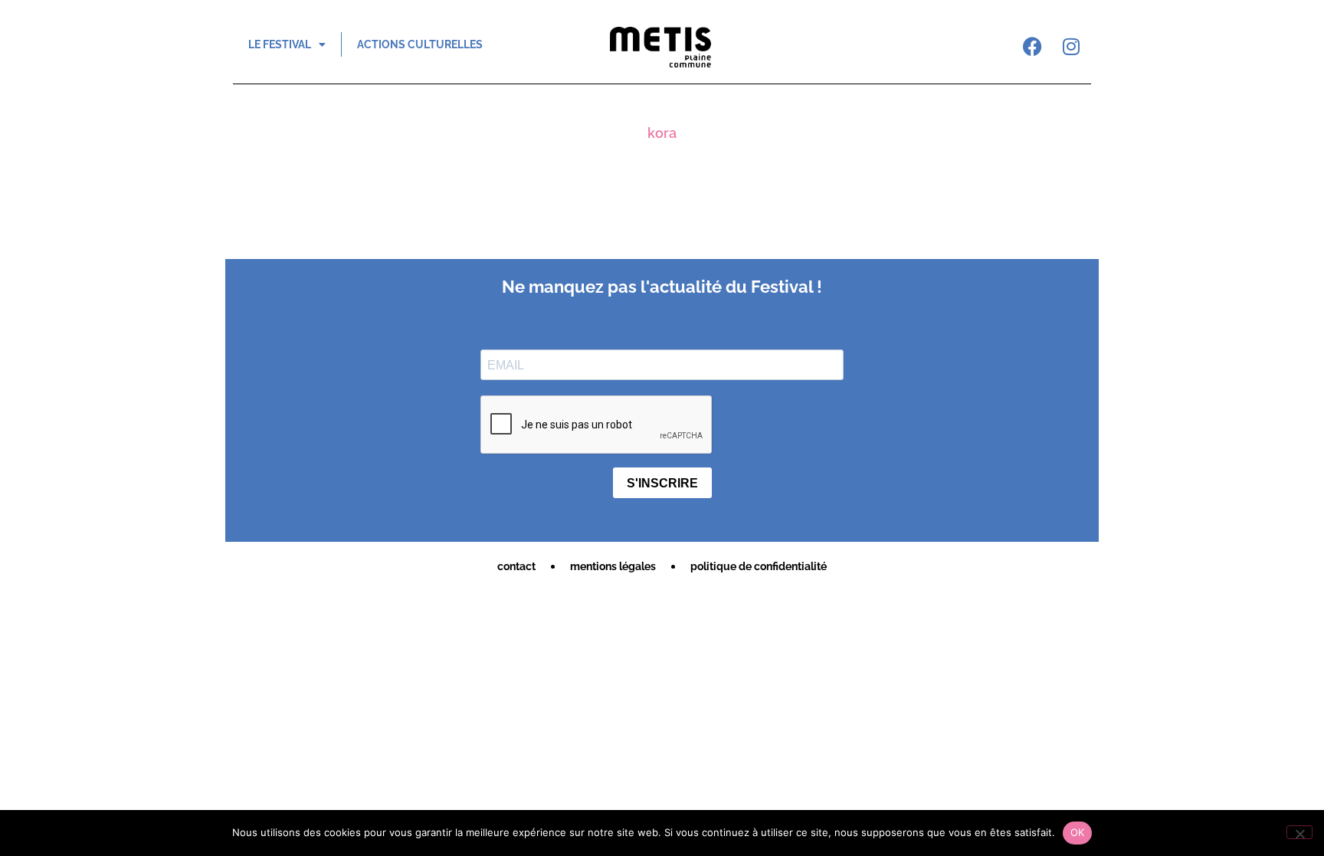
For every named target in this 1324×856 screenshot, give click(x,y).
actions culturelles (420, 44)
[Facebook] (1033, 46)
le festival (279, 44)
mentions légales (613, 566)
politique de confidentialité (758, 566)
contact (516, 566)
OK (1077, 832)
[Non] (1299, 832)
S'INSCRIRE (662, 483)
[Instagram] (1071, 46)
